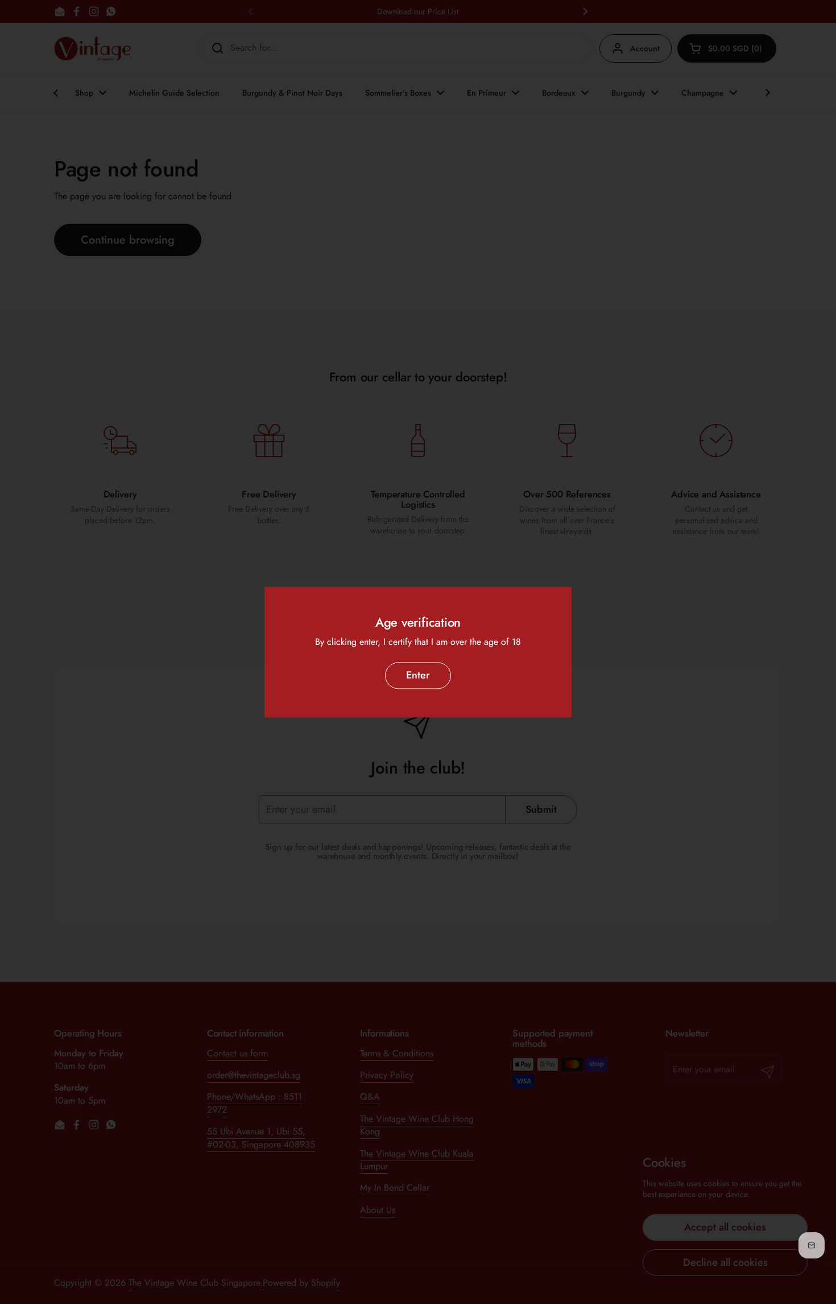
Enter (418, 675)
